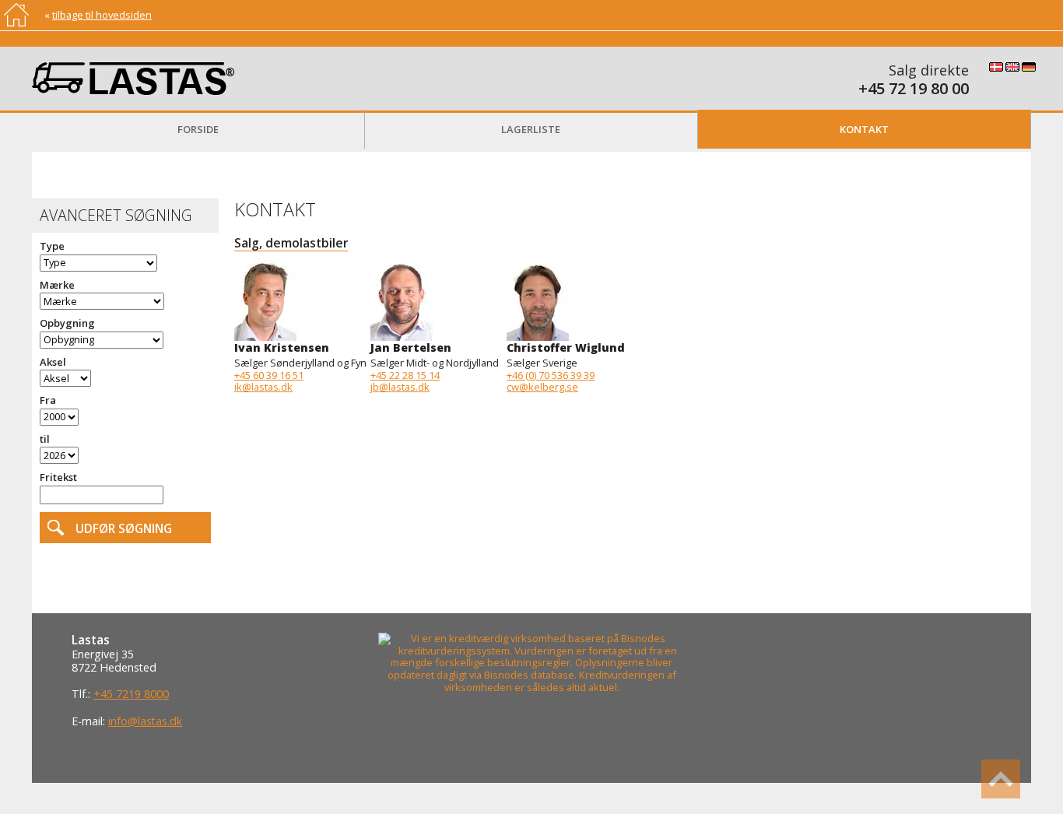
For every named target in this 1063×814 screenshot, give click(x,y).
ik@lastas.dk (263, 387)
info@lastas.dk (145, 721)
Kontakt (864, 129)
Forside (198, 129)
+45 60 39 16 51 (268, 375)
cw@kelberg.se (542, 387)
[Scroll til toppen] (1000, 779)
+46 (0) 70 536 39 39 (551, 375)
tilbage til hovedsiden (102, 15)
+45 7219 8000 (131, 693)
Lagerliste (530, 129)
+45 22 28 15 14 (405, 375)
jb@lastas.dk (400, 387)
